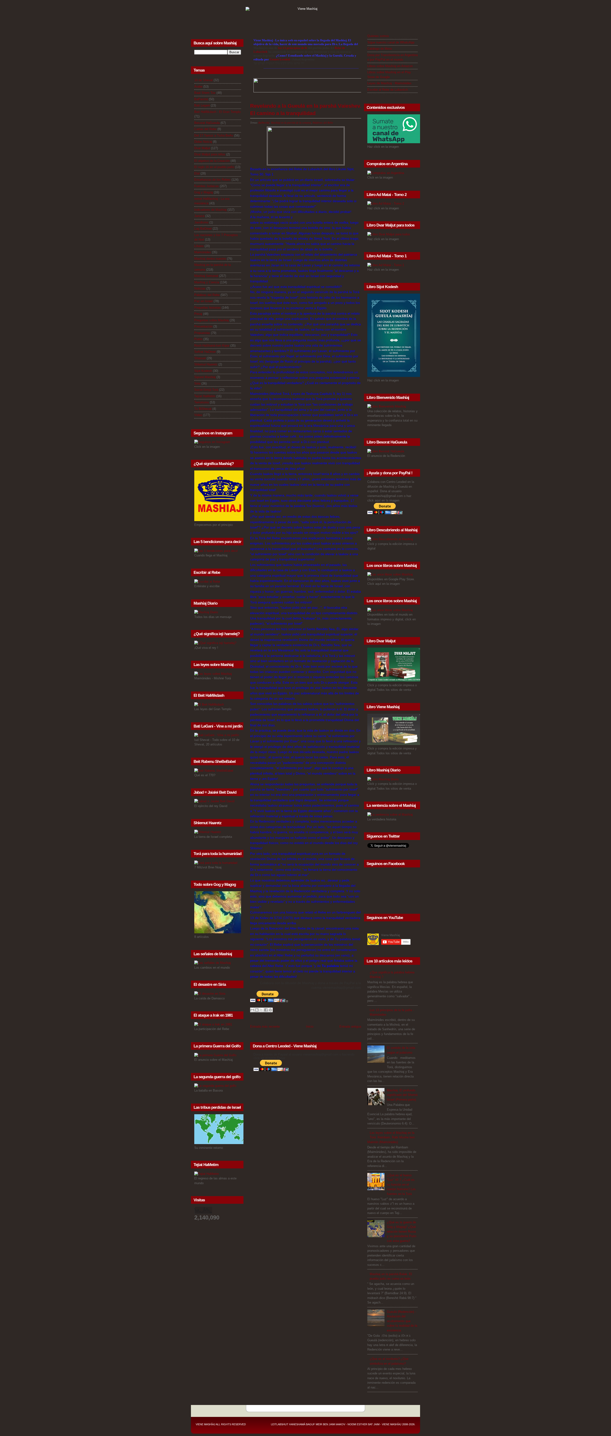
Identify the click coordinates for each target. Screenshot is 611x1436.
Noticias (199, 288)
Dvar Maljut (202, 148)
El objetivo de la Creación (212, 161)
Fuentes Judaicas (206, 186)
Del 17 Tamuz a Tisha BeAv (213, 135)
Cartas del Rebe (205, 129)
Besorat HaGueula (207, 123)
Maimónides (202, 252)
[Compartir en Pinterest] (270, 1010)
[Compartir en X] (261, 1010)
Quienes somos (378, 36)
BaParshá (201, 99)
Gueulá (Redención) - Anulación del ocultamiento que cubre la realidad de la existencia (402, 1321)
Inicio (309, 1026)
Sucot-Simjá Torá (206, 389)
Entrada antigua (350, 1026)
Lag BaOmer (203, 228)
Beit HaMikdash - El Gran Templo (217, 112)
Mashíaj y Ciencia (206, 282)
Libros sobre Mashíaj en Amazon (390, 66)
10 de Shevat (203, 80)
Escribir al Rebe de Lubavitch (387, 89)
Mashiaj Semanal (206, 276)
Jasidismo (201, 222)
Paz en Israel (203, 301)
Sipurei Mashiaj (205, 377)
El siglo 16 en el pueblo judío (214, 167)
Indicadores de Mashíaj (210, 209)
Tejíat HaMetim (204, 396)
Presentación (203, 326)
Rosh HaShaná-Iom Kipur (211, 345)
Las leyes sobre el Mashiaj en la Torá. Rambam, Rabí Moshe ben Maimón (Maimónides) (391, 1137)
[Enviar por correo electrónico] (252, 1010)
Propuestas (202, 333)
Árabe (198, 86)
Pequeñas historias (207, 307)
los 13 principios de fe (293, 48)
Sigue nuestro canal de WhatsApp (390, 42)
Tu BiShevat (202, 409)
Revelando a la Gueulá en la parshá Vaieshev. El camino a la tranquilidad (305, 109)
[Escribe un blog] (256, 1010)
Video (198, 415)
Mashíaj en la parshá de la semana (291, 122)
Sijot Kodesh (203, 371)
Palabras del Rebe (207, 295)
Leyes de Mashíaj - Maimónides (389, 83)
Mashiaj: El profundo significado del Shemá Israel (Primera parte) (402, 1094)
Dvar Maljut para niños (209, 154)
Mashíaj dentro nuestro (210, 258)
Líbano (199, 246)
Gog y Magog (203, 192)
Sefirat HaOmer (205, 352)
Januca (199, 216)
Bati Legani (202, 105)
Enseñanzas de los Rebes (212, 179)
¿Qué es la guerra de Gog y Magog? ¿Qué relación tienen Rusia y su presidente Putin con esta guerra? (401, 1231)
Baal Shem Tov (205, 93)
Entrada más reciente (265, 1026)
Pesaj (198, 314)
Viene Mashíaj (205, 1424)
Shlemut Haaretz (205, 364)
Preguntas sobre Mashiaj (211, 320)
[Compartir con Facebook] (265, 1010)
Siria (197, 383)
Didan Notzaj (203, 141)
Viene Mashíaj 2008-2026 (398, 1424)
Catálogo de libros (379, 48)
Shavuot (200, 358)
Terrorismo (201, 402)
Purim (198, 339)
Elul (197, 173)
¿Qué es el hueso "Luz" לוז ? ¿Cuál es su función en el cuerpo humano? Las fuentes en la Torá (401, 1184)
